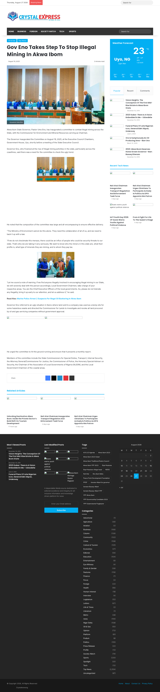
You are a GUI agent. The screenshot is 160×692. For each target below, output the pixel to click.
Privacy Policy (147, 683)
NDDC (107, 470)
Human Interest (89, 592)
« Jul (121, 487)
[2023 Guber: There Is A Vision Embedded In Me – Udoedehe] (117, 118)
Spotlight (86, 662)
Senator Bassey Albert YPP (92, 491)
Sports (72, 31)
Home (11, 31)
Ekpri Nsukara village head (92, 470)
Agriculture (87, 522)
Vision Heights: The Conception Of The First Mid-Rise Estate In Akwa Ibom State (139, 104)
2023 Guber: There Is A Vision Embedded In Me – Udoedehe (139, 116)
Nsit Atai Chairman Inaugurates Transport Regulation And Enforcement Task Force (55, 418)
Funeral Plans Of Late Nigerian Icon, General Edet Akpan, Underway (139, 128)
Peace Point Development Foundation (96, 478)
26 (131, 476)
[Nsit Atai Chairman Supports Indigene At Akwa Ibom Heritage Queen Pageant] (73, 477)
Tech (61, 31)
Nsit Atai (86, 474)
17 (122, 471)
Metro (85, 615)
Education (87, 557)
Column (86, 533)
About (127, 683)
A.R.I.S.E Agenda (89, 452)
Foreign (33, 31)
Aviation (86, 526)
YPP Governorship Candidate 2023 (95, 499)
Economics (87, 549)
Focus (85, 580)
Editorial (86, 553)
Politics (86, 642)
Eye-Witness (88, 564)
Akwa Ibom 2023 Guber (91, 457)
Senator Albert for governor (100, 482)
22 (146, 471)
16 (151, 466)
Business (22, 31)
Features (86, 572)
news (85, 619)
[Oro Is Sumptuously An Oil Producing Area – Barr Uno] (117, 141)
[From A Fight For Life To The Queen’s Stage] (143, 209)
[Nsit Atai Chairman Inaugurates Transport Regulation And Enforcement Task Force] (56, 405)
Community (88, 537)
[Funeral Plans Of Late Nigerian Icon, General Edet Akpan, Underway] (117, 129)
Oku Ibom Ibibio (98, 474)
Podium (86, 638)
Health (86, 588)
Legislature (87, 599)
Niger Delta (87, 623)
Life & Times (88, 607)
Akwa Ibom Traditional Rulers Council (96, 461)
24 (122, 476)
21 (141, 471)
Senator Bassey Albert (91, 487)
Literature (87, 611)
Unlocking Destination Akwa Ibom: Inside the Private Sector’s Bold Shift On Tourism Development (22, 420)
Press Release (89, 646)
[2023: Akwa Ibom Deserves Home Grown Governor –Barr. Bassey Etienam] (117, 152)
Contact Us (136, 683)
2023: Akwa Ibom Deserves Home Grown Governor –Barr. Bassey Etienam (139, 152)
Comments (145, 91)
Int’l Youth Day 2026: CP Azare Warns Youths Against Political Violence (119, 221)
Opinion (86, 630)
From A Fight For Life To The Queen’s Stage (143, 218)
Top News (22, 41)
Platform (86, 634)
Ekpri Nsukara (107, 465)
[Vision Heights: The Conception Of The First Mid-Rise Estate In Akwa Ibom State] (117, 103)
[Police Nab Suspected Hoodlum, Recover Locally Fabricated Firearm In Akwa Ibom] (61, 475)
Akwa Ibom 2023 (104, 452)
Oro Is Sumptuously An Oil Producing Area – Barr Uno (138, 139)
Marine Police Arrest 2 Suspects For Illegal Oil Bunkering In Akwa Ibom (49, 298)
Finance (86, 576)
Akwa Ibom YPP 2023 (90, 465)
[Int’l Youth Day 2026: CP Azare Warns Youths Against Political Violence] (120, 209)
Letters (86, 603)
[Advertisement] (55, 202)
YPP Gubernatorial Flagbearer (93, 504)
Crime (85, 541)
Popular (117, 91)
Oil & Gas (11, 41)
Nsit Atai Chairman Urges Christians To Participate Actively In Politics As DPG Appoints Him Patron (86, 420)
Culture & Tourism (90, 545)
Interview (87, 596)
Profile (85, 650)
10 (122, 466)
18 (127, 471)
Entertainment (89, 561)
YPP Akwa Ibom (88, 495)
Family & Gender (90, 568)
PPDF (85, 482)
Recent (130, 91)
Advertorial (87, 518)
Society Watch (48, 31)
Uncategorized (89, 673)
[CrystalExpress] (34, 16)
